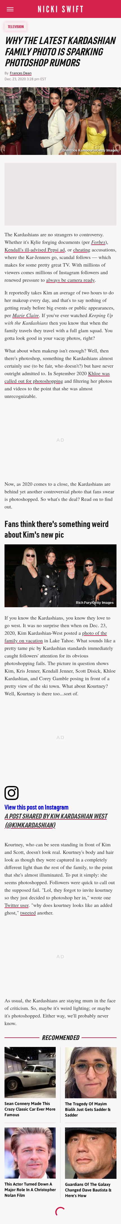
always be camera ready (70, 279)
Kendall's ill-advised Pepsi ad (35, 249)
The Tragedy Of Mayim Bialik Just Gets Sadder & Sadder (87, 1109)
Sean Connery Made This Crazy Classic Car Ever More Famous (30, 1109)
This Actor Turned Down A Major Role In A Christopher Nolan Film (30, 1190)
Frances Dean (21, 73)
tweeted (28, 912)
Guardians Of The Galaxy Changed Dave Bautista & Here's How (88, 1190)
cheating (81, 249)
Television (16, 26)
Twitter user (16, 905)
